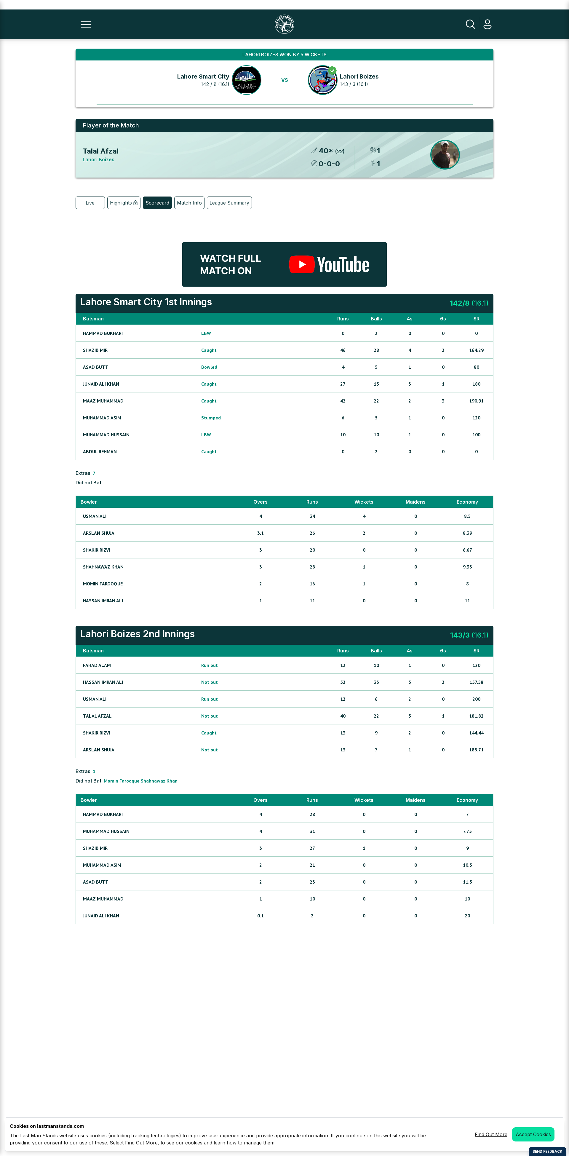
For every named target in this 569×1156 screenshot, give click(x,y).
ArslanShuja (98, 533)
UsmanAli (94, 516)
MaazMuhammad (103, 401)
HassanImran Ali (103, 600)
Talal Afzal (101, 151)
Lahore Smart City (203, 76)
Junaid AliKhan (101, 384)
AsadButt (95, 367)
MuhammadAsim (102, 418)
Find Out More (491, 1134)
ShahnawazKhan (103, 567)
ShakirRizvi (96, 550)
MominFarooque (103, 584)
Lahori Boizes (359, 76)
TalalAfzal (97, 716)
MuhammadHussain (106, 435)
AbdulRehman (100, 451)
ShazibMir (95, 350)
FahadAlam (97, 665)
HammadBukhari (103, 333)
